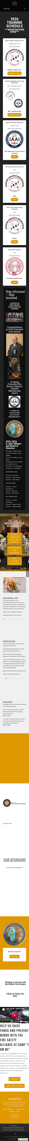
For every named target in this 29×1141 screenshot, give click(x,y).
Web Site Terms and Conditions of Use (14, 1129)
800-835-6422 (6, 725)
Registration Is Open (14, 73)
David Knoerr (14, 1137)
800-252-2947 (6, 716)
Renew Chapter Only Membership (14, 550)
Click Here (14, 956)
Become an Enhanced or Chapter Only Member (14, 538)
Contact (14, 1116)
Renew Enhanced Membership (14, 561)
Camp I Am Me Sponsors (14, 1086)
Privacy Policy (13, 1125)
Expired (15, 156)
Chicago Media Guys (14, 1139)
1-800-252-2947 (7, 823)
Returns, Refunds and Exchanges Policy (13, 1127)
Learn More (14, 1079)
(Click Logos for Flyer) (14, 89)
